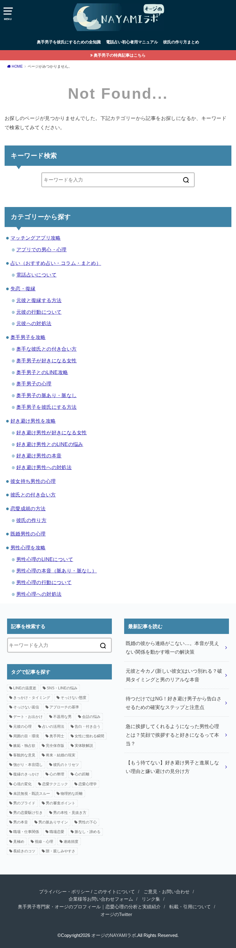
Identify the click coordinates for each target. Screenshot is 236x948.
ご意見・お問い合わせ (167, 891)
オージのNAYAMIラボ (113, 935)
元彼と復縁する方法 (39, 300)
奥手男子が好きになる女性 (46, 360)
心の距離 (82, 774)
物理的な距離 (72, 793)
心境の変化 (22, 784)
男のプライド (24, 803)
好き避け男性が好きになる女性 (51, 432)
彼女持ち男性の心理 (33, 481)
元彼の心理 (22, 726)
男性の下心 (87, 822)
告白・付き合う (87, 726)
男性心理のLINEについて (44, 559)
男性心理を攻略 (28, 547)
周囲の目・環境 (26, 736)
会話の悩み (91, 717)
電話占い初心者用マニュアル (132, 42)
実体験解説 (84, 745)
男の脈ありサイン (53, 822)
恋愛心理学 (87, 784)
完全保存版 (55, 745)
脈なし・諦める (87, 832)
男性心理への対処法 (39, 594)
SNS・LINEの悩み (62, 688)
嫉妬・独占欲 (24, 745)
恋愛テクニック (55, 784)
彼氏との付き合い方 (33, 494)
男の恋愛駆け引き (28, 813)
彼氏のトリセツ (66, 765)
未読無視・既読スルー (31, 793)
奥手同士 (56, 736)
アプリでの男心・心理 (41, 249)
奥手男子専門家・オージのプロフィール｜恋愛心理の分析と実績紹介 (89, 906)
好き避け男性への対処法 (44, 467)
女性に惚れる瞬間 (89, 736)
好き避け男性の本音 (39, 455)
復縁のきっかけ (26, 774)
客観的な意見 (24, 755)
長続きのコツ (24, 851)
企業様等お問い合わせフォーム (101, 899)
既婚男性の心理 (28, 533)
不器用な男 (62, 717)
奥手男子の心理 (34, 383)
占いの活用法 (53, 726)
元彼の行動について (39, 312)
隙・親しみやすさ (60, 851)
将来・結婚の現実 (60, 755)
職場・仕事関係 (26, 832)
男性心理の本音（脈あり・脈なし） (56, 570)
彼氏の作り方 (31, 520)
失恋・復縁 (23, 288)
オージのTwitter (116, 914)
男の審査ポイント (60, 803)
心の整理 (56, 774)
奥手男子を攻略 (28, 337)
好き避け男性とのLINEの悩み (49, 444)
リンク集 (151, 899)
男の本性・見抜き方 (69, 813)
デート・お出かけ (28, 717)
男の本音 (20, 822)
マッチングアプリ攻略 (35, 238)
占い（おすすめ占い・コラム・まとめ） (55, 263)
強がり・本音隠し (28, 765)
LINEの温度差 (24, 688)
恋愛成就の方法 (28, 508)
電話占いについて (36, 274)
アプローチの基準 (64, 707)
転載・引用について (190, 906)
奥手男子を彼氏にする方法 (46, 407)
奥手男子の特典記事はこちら (120, 55)
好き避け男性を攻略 (33, 421)
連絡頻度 (71, 841)
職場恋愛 (56, 832)
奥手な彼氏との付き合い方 (46, 349)
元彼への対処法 (34, 323)
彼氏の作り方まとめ (181, 42)
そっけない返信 (26, 707)
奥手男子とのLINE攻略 (42, 372)
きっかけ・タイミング (31, 697)
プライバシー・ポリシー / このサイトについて (87, 891)
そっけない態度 (73, 697)
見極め (18, 841)
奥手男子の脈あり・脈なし (46, 395)
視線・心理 (44, 841)
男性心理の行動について (44, 582)
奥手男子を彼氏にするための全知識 (69, 42)
